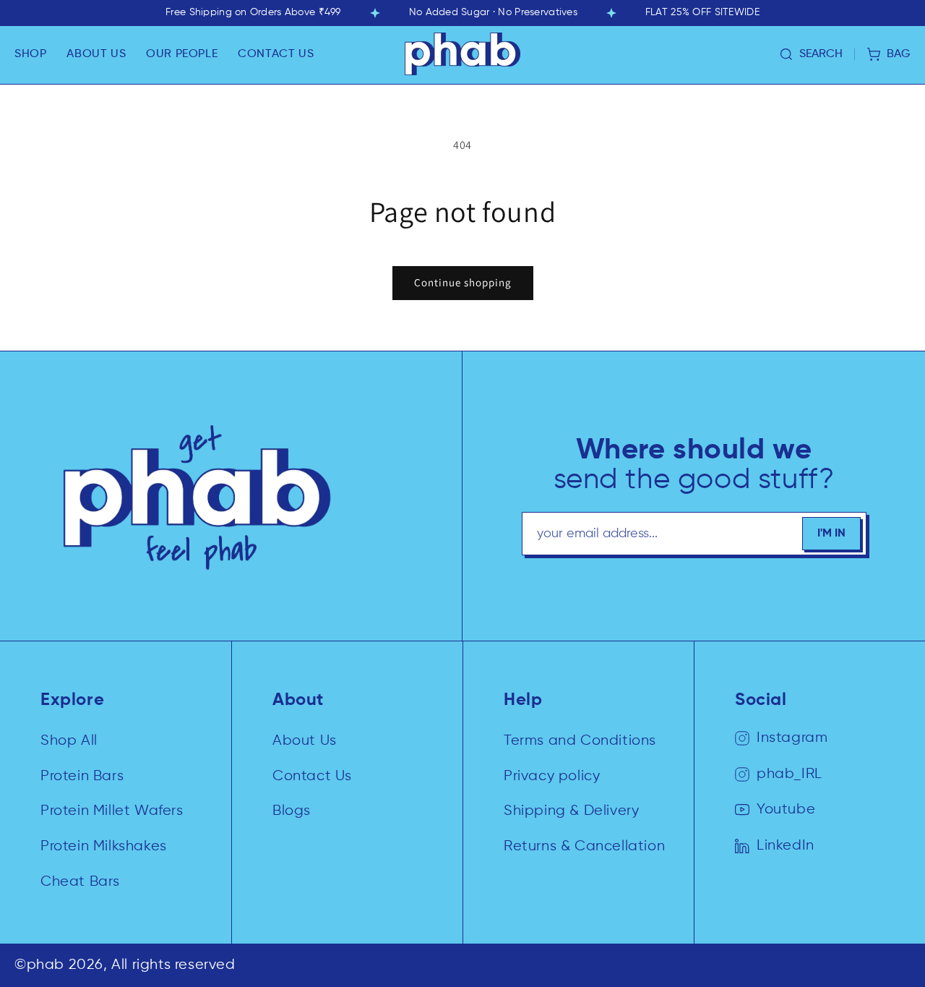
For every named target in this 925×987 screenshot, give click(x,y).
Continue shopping (463, 282)
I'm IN (831, 533)
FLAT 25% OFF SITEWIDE (702, 12)
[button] (30, 54)
